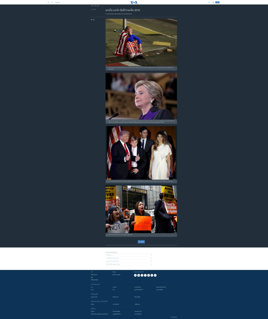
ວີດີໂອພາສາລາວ (94, 274)
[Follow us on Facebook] (135, 275)
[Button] (93, 20)
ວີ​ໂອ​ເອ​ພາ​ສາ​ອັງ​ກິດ (116, 311)
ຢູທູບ (92, 277)
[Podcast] (152, 275)
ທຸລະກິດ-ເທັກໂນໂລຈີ (139, 289)
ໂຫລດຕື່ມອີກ (141, 242)
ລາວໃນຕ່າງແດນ (138, 287)
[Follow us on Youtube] (138, 275)
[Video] (213, 2)
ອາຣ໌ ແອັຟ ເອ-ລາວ (138, 311)
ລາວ (92, 287)
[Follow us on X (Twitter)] (145, 275)
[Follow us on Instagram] (142, 275)
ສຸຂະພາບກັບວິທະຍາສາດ (161, 287)
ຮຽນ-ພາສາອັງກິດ (159, 289)
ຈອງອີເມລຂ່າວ (137, 304)
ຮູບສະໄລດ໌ (57, 2)
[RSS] (148, 275)
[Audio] (209, 2)
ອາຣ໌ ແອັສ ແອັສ (116, 304)
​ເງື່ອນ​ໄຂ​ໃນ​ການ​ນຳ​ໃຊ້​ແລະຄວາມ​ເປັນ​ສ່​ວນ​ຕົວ (99, 314)
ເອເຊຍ (92, 289)
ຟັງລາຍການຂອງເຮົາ (116, 274)
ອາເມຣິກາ (115, 287)
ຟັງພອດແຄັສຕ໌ (137, 297)
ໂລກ (114, 289)
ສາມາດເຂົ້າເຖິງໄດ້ (138, 314)
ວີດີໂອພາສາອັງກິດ (94, 280)
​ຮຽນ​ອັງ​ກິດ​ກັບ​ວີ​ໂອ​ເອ (117, 314)
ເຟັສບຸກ (92, 304)
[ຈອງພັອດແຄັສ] (155, 275)
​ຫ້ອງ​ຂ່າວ (93, 311)
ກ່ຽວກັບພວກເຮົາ (94, 297)
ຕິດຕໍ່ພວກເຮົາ (115, 297)
